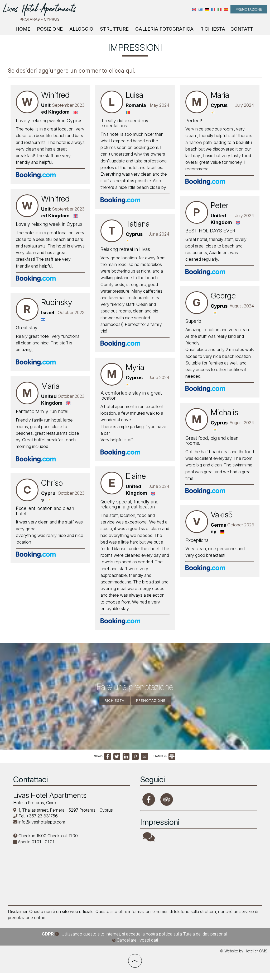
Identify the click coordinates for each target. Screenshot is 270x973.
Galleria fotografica (164, 29)
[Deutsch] (207, 9)
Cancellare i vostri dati (136, 940)
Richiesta (212, 29)
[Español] (226, 9)
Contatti (242, 29)
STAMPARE (160, 756)
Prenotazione (249, 9)
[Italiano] (219, 9)
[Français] (213, 9)
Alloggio (81, 29)
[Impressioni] (148, 839)
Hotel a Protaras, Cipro (34, 802)
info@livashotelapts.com (41, 822)
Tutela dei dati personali (205, 934)
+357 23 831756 (42, 815)
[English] (194, 9)
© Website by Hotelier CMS (243, 951)
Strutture (114, 29)
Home (23, 29)
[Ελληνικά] (200, 9)
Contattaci (30, 779)
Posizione (50, 29)
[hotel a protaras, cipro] (39, 11)
